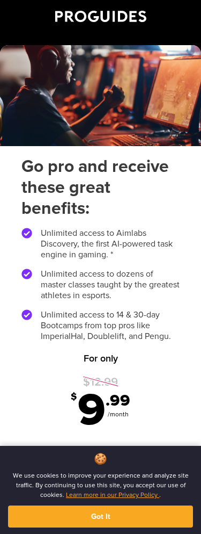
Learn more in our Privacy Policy (112, 495)
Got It (100, 516)
